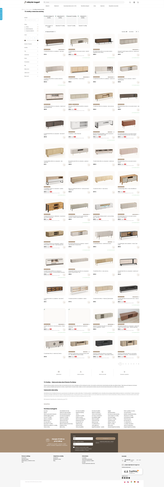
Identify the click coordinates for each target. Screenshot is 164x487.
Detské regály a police (49, 415)
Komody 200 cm (47, 422)
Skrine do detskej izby (80, 419)
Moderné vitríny (63, 425)
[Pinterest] (129, 478)
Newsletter (55, 457)
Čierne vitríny (47, 427)
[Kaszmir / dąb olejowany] (119, 85)
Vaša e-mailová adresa (78, 441)
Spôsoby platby (25, 459)
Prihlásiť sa (105, 438)
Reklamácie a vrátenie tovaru (28, 460)
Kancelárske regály (96, 417)
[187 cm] (94, 277)
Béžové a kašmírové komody (66, 423)
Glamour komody (64, 420)
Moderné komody (80, 420)
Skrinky (45, 412)
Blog (54, 460)
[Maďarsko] (131, 482)
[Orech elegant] (68, 112)
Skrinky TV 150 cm (112, 422)
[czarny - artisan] (93, 332)
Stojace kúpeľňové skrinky (129, 427)
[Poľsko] (125, 482)
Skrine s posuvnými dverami (50, 414)
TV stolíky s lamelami (128, 423)
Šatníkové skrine (111, 412)
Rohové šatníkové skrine (65, 414)
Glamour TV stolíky (112, 419)
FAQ (22, 462)
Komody (46, 411)
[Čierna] (44, 332)
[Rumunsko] (135, 482)
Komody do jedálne (80, 411)
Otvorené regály (111, 417)
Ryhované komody (64, 422)
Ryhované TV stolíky (48, 423)
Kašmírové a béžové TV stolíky (50, 425)
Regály (109, 411)
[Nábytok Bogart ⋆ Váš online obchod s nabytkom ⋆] (32, 2)
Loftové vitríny (79, 425)
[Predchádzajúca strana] (118, 364)
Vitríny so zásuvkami (128, 425)
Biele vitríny (62, 427)
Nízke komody (95, 422)
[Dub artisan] (45, 332)
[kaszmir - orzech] (118, 57)
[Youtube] (127, 478)
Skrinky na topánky (96, 412)
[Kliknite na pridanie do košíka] (64, 55)
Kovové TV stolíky (48, 417)
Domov (24, 9)
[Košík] (138, 2)
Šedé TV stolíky (111, 423)
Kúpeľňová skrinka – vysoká (98, 427)
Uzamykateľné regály (128, 417)
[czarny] (119, 57)
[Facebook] (122, 478)
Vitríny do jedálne (80, 427)
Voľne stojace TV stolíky (113, 415)
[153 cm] (93, 277)
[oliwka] (44, 85)
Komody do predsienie (65, 415)
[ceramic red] (120, 222)
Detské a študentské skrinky (130, 414)
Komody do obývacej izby (113, 414)
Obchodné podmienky (87, 459)
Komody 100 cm (79, 422)
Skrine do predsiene (64, 419)
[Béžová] (68, 167)
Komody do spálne (96, 411)
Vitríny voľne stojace (96, 414)
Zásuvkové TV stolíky (128, 415)
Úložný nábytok (29, 9)
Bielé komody (47, 420)
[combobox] (84, 2)
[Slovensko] (138, 482)
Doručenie (24, 457)
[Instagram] (125, 478)
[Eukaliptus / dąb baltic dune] (118, 85)
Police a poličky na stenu (129, 411)
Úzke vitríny (110, 425)
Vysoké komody (111, 420)
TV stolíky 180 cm (128, 422)
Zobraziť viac (47, 404)
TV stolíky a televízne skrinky (38, 9)
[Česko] (128, 482)
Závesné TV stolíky (80, 415)
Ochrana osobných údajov (88, 460)
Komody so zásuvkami (97, 415)
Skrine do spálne (95, 419)
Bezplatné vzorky (57, 459)
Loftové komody (95, 420)
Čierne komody (127, 419)
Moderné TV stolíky (64, 417)
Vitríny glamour (95, 425)
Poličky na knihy (79, 417)
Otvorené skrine (127, 412)
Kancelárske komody (64, 411)
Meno (74, 436)
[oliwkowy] (118, 222)
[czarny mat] (121, 222)
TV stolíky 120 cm (95, 423)
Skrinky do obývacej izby (65, 412)
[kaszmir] (68, 57)
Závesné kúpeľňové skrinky (114, 427)
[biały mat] (94, 332)
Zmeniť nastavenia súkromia (88, 463)
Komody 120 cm (127, 420)
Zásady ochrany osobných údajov (105, 441)
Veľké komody (79, 423)
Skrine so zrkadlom (48, 419)
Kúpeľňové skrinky (80, 412)
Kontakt (84, 462)
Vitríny (77, 414)
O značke (84, 457)
